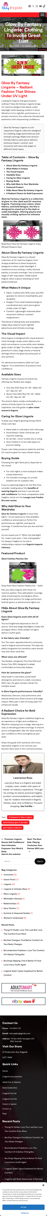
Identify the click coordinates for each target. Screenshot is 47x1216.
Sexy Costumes (9, 1087)
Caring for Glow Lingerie (18, 178)
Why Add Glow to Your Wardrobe (22, 184)
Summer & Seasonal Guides (17, 913)
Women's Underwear (13, 918)
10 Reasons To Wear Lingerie (20, 817)
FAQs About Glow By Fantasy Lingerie (24, 190)
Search (40, 861)
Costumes (8, 874)
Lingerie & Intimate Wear (15, 889)
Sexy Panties (10, 908)
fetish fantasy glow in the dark (15, 822)
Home (5, 1071)
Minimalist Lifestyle (13, 898)
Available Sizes (13, 175)
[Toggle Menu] (42, 15)
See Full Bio (26, 806)
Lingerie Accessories (12, 1076)
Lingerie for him (9, 1099)
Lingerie (7, 884)
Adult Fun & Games (11, 1082)
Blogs (4, 1113)
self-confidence (9, 494)
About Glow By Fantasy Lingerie (21, 165)
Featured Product (15, 187)
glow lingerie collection (12, 828)
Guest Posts (9, 879)
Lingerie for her (9, 1093)
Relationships (10, 903)
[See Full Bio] (33, 806)
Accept (23, 1207)
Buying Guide (12, 181)
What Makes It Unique (17, 168)
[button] (43, 1185)
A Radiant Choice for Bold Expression (24, 193)
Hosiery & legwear (9, 1104)
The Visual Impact (15, 171)
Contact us (25, 1213)
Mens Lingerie (10, 894)
